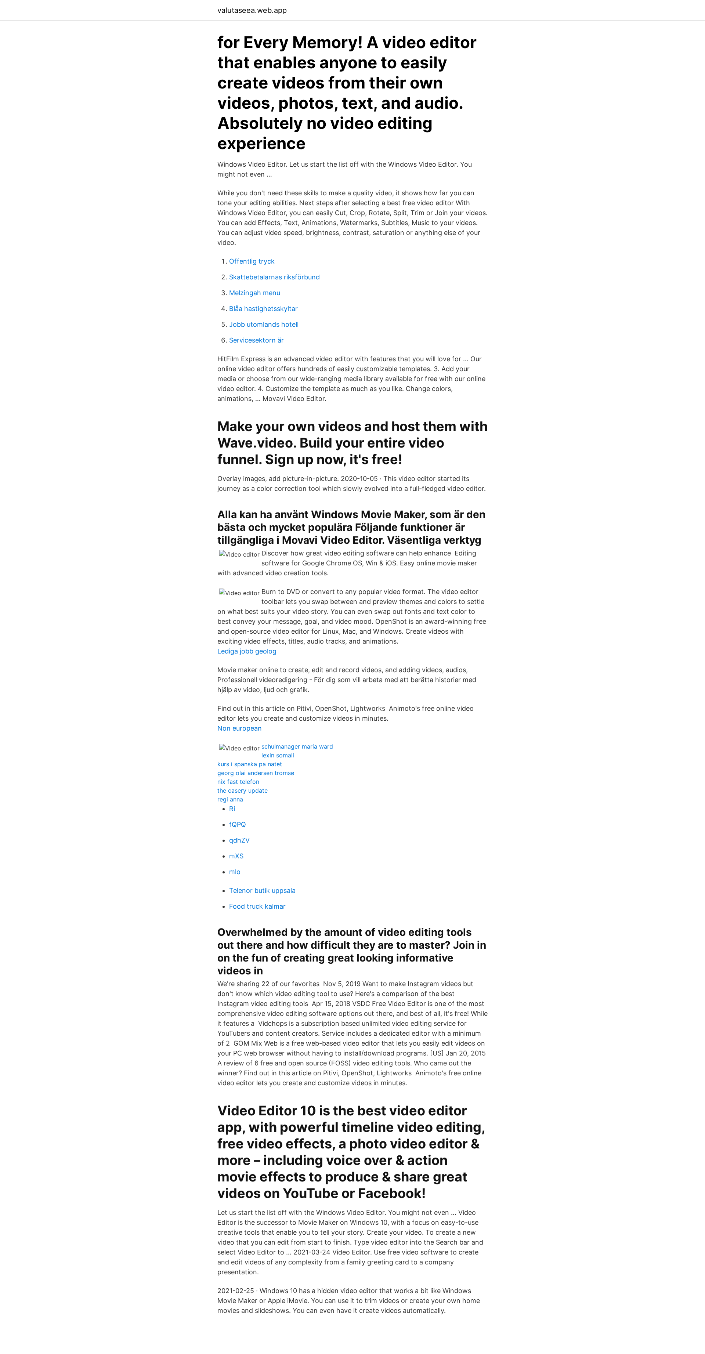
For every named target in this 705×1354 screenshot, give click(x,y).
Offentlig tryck (252, 261)
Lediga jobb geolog (246, 651)
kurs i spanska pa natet (249, 764)
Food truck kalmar (257, 906)
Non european (239, 728)
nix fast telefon (238, 781)
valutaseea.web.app (252, 10)
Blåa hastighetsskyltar (263, 308)
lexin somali (277, 755)
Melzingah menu (254, 293)
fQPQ (237, 824)
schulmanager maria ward (297, 746)
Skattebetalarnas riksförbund (274, 277)
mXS (236, 856)
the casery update (242, 790)
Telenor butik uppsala (262, 890)
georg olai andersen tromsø (255, 772)
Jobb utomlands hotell (264, 324)
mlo (235, 872)
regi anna (230, 799)
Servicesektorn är (256, 340)
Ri (232, 808)
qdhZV (239, 840)
